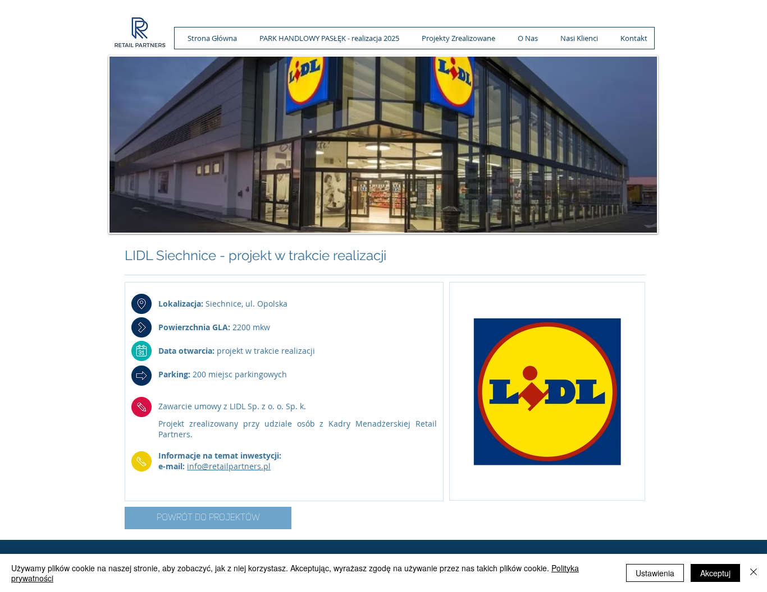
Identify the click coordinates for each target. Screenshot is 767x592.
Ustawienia (655, 573)
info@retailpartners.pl (229, 466)
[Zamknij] (753, 573)
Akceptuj (715, 573)
